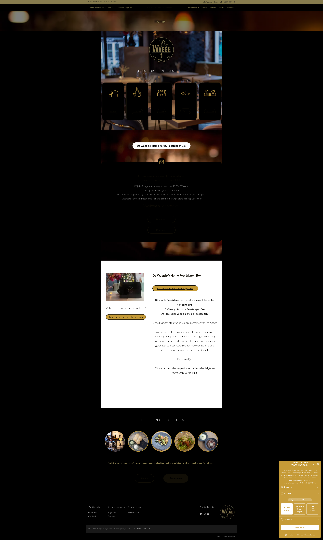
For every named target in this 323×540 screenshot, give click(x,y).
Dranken (110, 7)
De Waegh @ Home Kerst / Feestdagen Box (161, 145)
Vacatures (230, 7)
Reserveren (192, 7)
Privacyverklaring (229, 536)
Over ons (212, 7)
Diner (161, 111)
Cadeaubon (202, 7)
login (218, 536)
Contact (221, 7)
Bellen (144, 478)
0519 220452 (229, 2)
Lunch (113, 111)
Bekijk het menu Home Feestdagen (126, 317)
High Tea (128, 7)
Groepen (120, 7)
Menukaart (99, 7)
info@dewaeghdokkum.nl (212, 2)
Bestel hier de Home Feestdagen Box (175, 288)
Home (91, 7)
